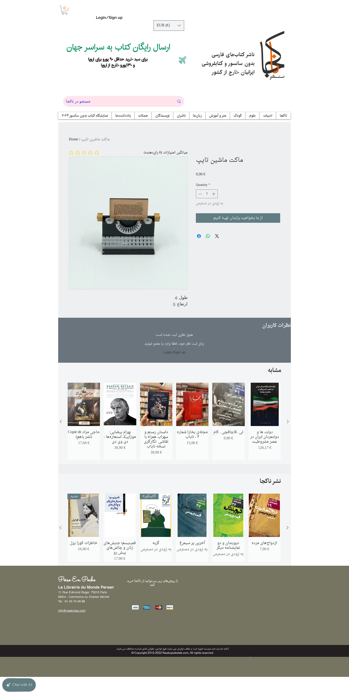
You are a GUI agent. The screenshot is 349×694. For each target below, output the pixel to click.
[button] (64, 10)
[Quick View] (84, 404)
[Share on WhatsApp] (208, 236)
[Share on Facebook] (199, 236)
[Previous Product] (61, 421)
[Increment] (214, 194)
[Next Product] (288, 421)
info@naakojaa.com (71, 610)
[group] (174, 421)
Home (73, 139)
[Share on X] (217, 236)
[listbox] (168, 25)
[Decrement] (200, 194)
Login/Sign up (109, 17)
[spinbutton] (207, 194)
